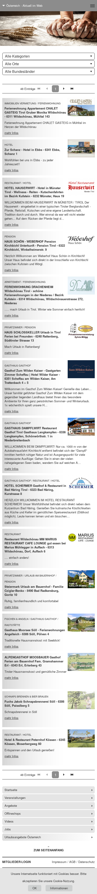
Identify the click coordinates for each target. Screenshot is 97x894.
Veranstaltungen (15, 798)
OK (34, 888)
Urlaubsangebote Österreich (23, 837)
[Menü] (85, 5)
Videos (9, 821)
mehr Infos (11, 133)
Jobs (8, 829)
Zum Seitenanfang (49, 850)
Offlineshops (13, 813)
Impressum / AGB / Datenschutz (73, 862)
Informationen (59, 888)
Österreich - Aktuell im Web (24, 5)
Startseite (11, 790)
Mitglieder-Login (16, 862)
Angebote (11, 805)
